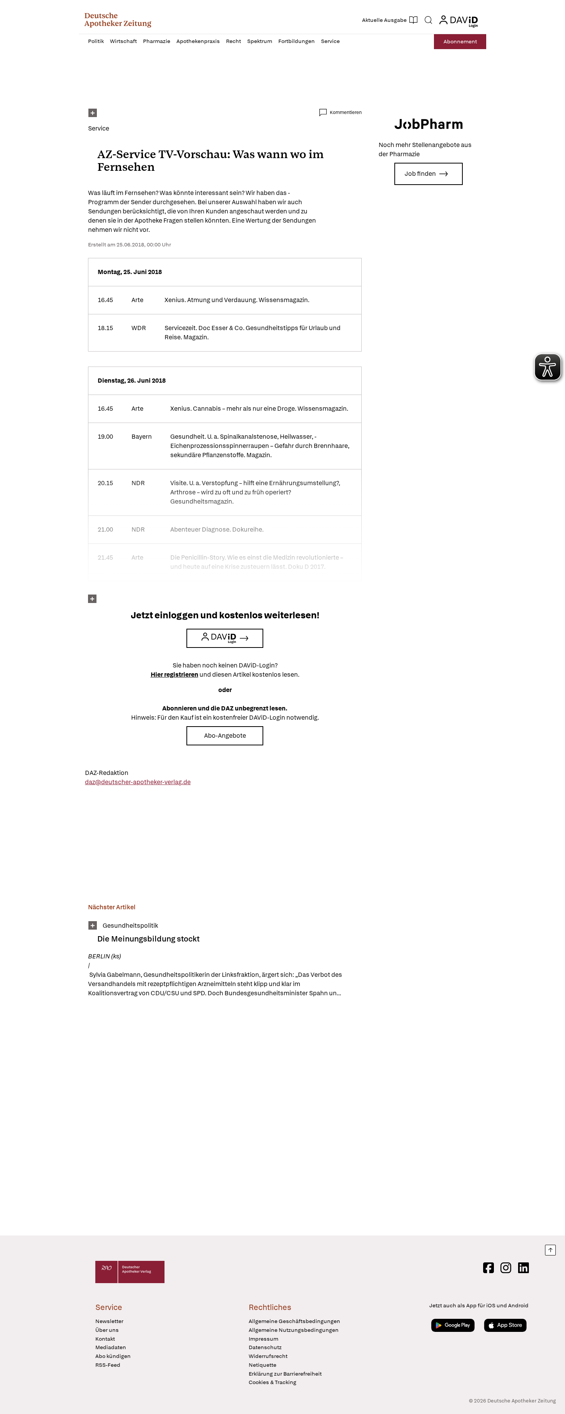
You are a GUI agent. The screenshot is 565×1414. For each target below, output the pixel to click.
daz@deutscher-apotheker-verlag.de (138, 782)
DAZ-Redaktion (106, 773)
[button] (117, 20)
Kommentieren (346, 112)
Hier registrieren (174, 675)
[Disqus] (225, 1118)
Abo (460, 41)
